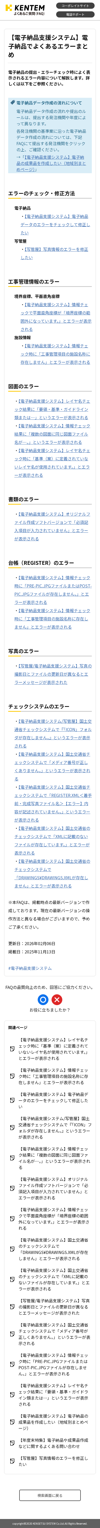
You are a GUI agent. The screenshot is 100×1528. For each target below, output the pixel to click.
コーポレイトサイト (75, 5)
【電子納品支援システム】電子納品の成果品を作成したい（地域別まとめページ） (51, 163)
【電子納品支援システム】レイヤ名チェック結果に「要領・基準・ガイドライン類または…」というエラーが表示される (52, 409)
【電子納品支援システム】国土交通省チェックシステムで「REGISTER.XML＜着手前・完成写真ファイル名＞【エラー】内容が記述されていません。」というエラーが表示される (53, 803)
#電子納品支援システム (30, 968)
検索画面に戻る (50, 1495)
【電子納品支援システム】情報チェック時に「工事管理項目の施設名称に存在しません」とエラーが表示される (55, 354)
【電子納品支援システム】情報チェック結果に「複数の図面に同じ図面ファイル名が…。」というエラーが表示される (52, 434)
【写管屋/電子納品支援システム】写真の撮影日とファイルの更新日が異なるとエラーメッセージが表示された (53, 674)
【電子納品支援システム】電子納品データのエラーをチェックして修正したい (55, 224)
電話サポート (75, 14)
